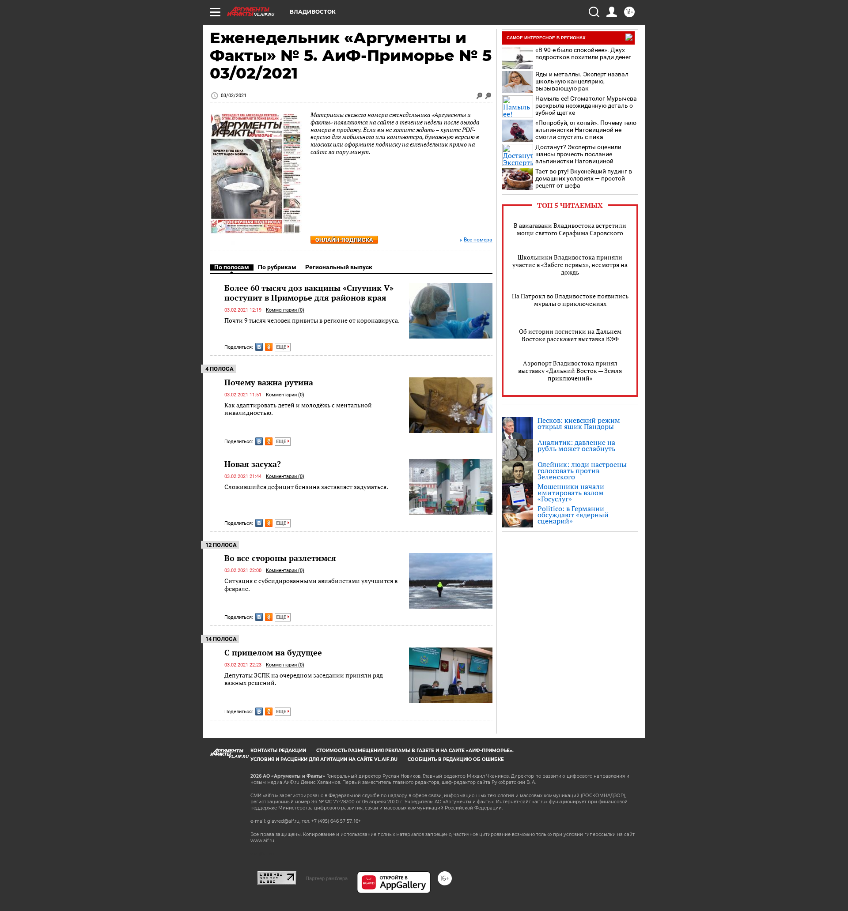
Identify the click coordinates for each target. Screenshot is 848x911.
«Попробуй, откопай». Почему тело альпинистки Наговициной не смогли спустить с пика (585, 129)
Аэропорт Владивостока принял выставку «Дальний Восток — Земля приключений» (570, 370)
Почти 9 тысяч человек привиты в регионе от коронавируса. (312, 320)
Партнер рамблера (327, 878)
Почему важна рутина (268, 382)
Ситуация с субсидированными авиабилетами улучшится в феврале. (311, 584)
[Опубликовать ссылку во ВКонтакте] (259, 347)
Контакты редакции (278, 750)
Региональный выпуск (338, 267)
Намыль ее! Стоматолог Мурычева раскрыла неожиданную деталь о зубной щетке (586, 105)
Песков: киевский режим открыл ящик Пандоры (579, 423)
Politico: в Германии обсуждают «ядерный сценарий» (573, 514)
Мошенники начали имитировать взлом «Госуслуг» (571, 492)
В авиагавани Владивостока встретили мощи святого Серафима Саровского (570, 229)
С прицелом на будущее (273, 652)
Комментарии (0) (285, 310)
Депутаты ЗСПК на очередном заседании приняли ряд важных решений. (303, 679)
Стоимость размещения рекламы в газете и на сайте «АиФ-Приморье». (415, 750)
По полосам (231, 267)
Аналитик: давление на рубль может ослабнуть (576, 445)
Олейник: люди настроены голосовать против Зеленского (582, 470)
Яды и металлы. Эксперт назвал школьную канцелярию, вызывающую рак (581, 81)
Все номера (478, 240)
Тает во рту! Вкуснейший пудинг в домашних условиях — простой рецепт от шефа (583, 178)
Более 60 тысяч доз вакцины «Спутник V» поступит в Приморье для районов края (309, 292)
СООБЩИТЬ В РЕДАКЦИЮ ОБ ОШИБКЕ (456, 759)
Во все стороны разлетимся (280, 558)
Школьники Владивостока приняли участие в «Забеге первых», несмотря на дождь (570, 264)
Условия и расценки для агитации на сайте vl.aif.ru (324, 759)
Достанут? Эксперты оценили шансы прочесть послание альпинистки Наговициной (578, 154)
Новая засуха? (252, 464)
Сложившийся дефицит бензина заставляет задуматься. (306, 486)
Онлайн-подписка (344, 240)
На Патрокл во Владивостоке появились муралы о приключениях (570, 299)
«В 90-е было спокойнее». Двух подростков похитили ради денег (583, 53)
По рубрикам (277, 267)
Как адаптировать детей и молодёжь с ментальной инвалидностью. (298, 409)
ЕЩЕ (282, 347)
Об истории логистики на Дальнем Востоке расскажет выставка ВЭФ (570, 335)
